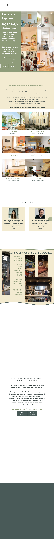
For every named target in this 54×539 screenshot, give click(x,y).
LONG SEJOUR (5, 66)
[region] (27, 219)
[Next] (50, 219)
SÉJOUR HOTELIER (13, 66)
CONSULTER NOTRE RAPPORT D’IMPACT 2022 (27, 409)
